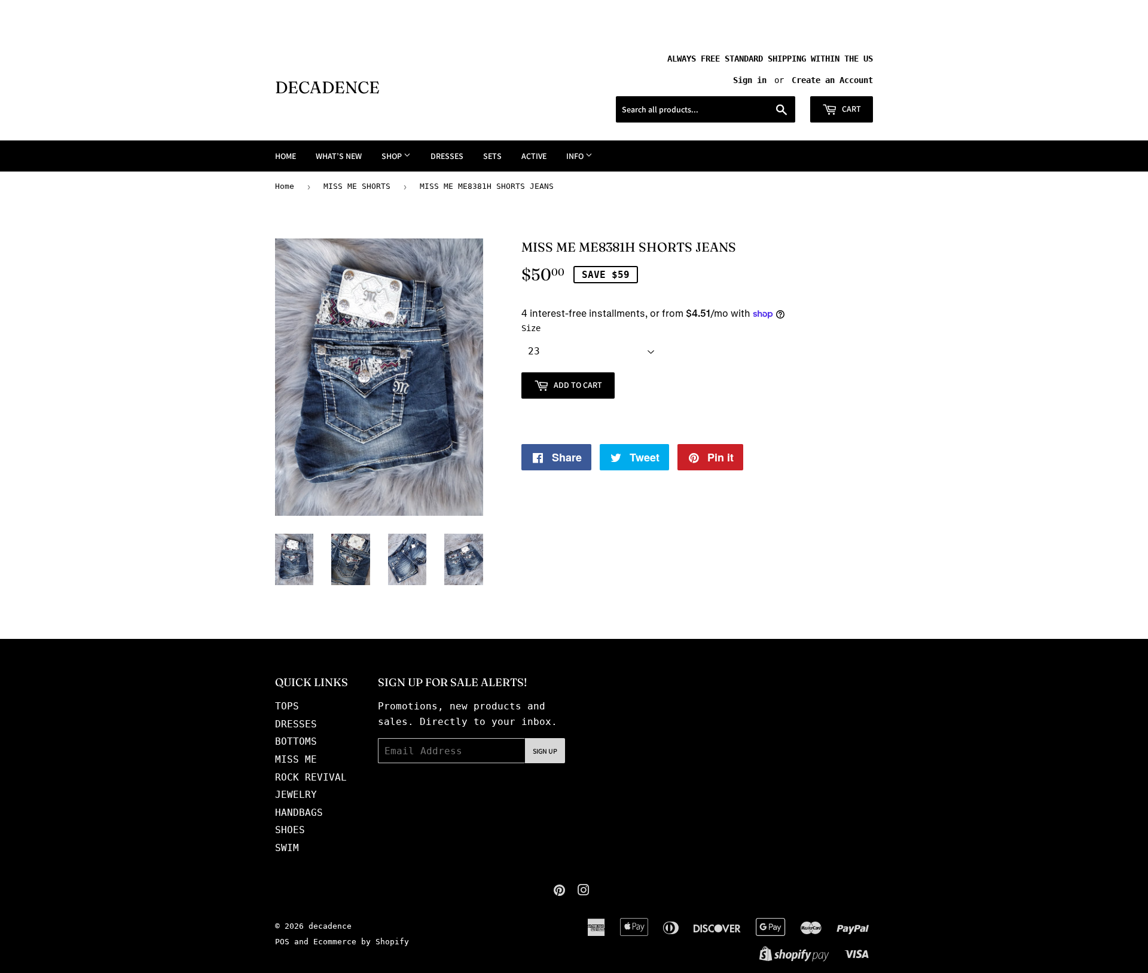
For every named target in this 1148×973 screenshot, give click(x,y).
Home (284, 186)
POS (282, 941)
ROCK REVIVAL (311, 777)
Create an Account (832, 80)
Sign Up (545, 750)
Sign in (750, 80)
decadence (327, 87)
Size (531, 328)
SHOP (392, 156)
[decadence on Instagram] (584, 891)
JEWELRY (296, 794)
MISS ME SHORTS (356, 186)
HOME (285, 156)
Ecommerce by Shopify (361, 941)
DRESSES (446, 156)
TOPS (287, 706)
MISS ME (296, 759)
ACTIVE (533, 156)
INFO (575, 156)
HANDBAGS (299, 812)
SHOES (290, 830)
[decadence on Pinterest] (559, 891)
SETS (492, 156)
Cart (850, 108)
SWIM (287, 847)
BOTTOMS (296, 741)
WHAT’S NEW (339, 156)
